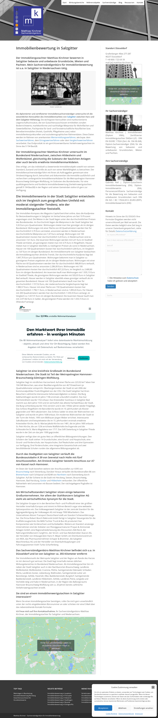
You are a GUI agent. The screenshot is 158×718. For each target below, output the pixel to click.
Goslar (43, 480)
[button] (153, 687)
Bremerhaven (22, 474)
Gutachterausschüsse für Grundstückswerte (22, 699)
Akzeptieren (103, 708)
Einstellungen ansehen (143, 708)
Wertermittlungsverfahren (63, 137)
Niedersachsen (52, 68)
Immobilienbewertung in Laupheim (59, 693)
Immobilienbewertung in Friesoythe (60, 696)
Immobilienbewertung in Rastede (59, 702)
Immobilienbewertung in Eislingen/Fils (60, 704)
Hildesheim (69, 155)
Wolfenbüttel (24, 158)
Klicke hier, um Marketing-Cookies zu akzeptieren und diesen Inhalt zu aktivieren (55, 646)
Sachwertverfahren (25, 140)
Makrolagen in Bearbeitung (23, 693)
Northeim (61, 474)
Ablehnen (122, 708)
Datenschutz (133, 278)
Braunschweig (22, 471)
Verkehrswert (86, 693)
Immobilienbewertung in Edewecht (59, 698)
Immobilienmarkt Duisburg (90, 698)
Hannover (42, 464)
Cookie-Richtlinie (111, 714)
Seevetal (53, 457)
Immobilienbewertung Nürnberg (25, 696)
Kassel (25, 464)
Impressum (139, 714)
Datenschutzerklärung (126, 714)
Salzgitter (71, 116)
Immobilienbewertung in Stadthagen (60, 700)
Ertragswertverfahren (50, 140)
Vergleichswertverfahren (81, 140)
